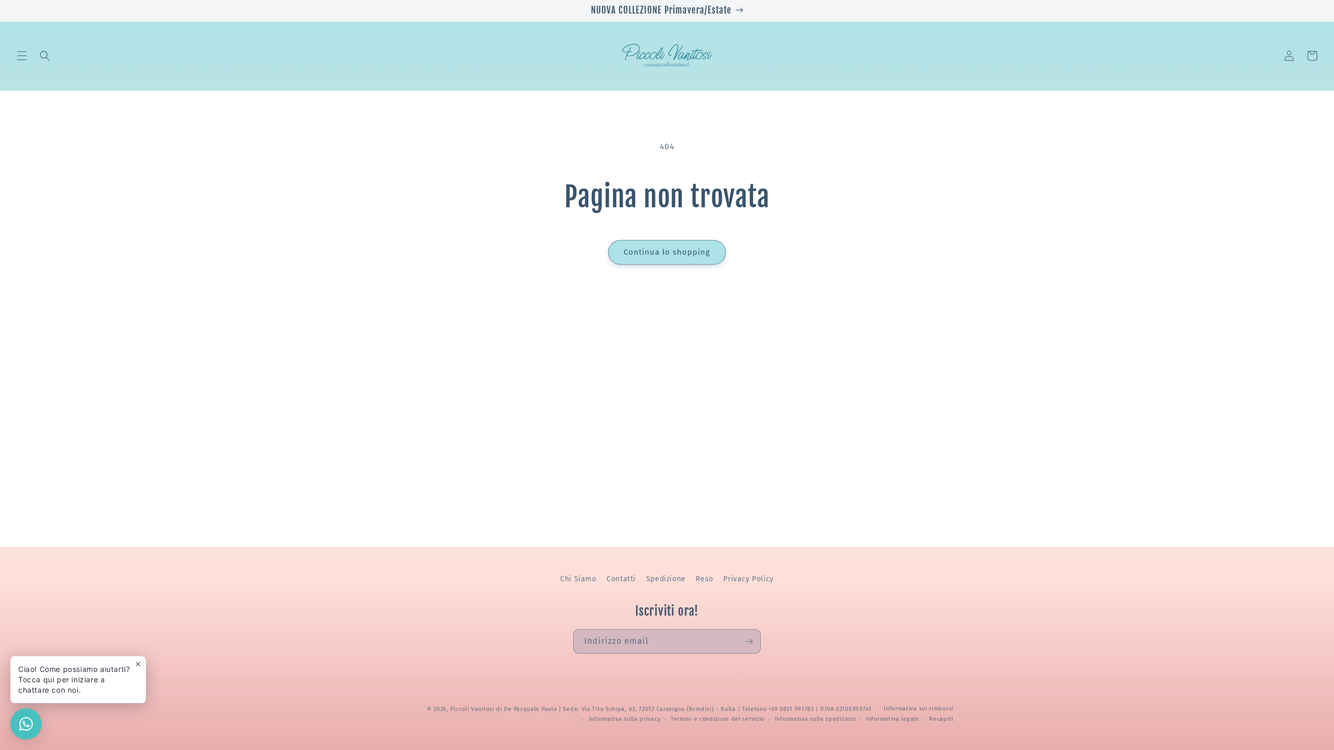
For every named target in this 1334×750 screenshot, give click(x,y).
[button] (21, 55)
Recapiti (941, 719)
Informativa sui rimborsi (919, 708)
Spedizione (666, 578)
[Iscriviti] (748, 641)
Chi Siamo (578, 578)
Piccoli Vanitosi (472, 709)
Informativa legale (892, 719)
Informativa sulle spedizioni (815, 719)
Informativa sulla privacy (625, 719)
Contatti (621, 578)
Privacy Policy (748, 578)
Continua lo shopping (667, 252)
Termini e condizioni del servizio (717, 719)
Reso (704, 578)
